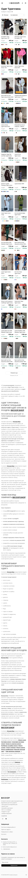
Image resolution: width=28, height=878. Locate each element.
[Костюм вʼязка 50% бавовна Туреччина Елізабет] (7, 233)
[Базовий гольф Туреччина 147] (7, 27)
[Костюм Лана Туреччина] (21, 262)
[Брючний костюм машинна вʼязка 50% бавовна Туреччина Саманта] (21, 233)
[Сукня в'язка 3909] (21, 174)
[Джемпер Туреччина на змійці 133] (21, 27)
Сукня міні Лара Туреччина (19, 302)
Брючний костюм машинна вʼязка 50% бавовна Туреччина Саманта (20, 243)
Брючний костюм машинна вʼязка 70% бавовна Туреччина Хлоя (20, 360)
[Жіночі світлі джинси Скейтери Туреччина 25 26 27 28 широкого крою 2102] (7, 291)
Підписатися (14, 865)
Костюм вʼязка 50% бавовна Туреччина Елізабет (6, 243)
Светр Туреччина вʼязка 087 (19, 66)
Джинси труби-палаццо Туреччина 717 (6, 184)
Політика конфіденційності (8, 827)
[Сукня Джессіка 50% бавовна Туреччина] (7, 321)
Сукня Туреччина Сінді (5, 213)
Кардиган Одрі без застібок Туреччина (6, 155)
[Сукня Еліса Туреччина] (21, 144)
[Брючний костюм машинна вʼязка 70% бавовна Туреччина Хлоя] (21, 350)
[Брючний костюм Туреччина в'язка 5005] (7, 86)
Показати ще (14, 373)
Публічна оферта (5, 829)
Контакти (3, 834)
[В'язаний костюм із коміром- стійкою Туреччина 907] (21, 115)
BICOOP (15, 3)
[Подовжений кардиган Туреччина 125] (21, 86)
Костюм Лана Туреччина (18, 272)
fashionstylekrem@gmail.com (10, 847)
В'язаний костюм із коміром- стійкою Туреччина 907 (20, 125)
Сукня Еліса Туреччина (18, 155)
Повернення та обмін (7, 832)
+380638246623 (6, 849)
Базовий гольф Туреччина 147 (5, 37)
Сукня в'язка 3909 (19, 183)
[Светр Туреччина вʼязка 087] (21, 56)
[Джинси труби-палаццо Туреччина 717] (7, 174)
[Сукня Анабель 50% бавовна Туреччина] (21, 321)
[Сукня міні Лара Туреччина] (21, 291)
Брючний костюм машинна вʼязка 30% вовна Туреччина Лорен (6, 360)
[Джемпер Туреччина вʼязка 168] (7, 56)
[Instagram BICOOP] (2, 818)
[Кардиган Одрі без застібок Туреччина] (7, 144)
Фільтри (6, 15)
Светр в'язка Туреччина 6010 (5, 125)
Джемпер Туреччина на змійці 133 (20, 37)
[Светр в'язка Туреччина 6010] (7, 115)
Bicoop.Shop (17, 410)
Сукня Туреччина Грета (5, 272)
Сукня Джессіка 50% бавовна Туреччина (6, 331)
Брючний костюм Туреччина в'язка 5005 (7, 96)
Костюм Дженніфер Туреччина (20, 213)
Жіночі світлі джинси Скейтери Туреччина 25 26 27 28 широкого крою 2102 (7, 302)
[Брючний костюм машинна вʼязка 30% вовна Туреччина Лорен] (7, 350)
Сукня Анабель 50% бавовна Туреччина (20, 331)
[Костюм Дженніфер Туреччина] (21, 203)
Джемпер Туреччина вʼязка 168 (6, 66)
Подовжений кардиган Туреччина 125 (21, 96)
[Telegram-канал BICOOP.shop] (6, 818)
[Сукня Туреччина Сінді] (7, 203)
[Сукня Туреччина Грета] (7, 262)
